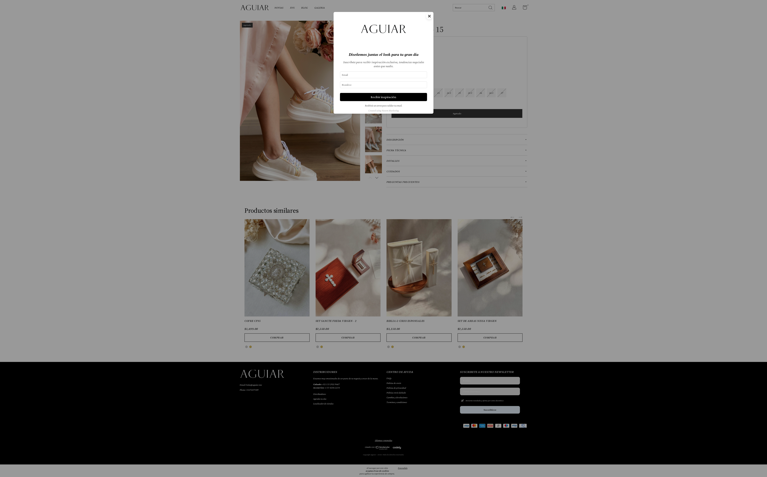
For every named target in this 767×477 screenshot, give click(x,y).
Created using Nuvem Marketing (383, 110)
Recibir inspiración (383, 97)
